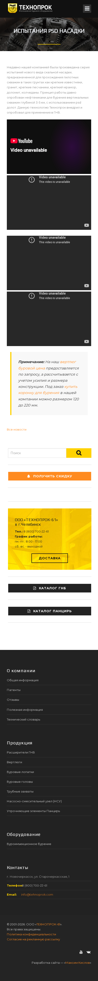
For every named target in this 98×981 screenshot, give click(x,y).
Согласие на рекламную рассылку (33, 939)
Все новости (16, 429)
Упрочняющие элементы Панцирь (33, 811)
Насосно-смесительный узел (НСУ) (34, 801)
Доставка (50, 558)
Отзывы (13, 699)
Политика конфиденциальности (31, 934)
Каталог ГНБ (52, 588)
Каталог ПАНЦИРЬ (52, 611)
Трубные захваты (20, 791)
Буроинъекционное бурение (29, 844)
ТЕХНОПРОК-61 (48, 924)
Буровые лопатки (20, 772)
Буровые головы (20, 781)
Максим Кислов (77, 962)
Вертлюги (14, 762)
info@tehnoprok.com (37, 894)
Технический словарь (23, 719)
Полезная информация (25, 709)
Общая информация (23, 680)
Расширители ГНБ (21, 752)
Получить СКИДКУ (52, 476)
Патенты (14, 690)
